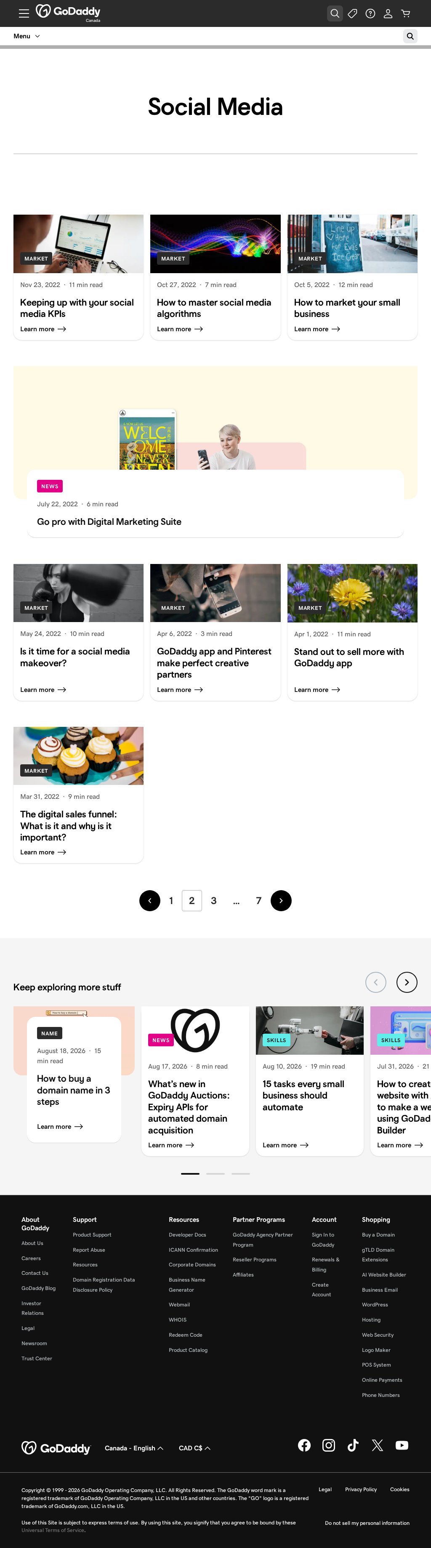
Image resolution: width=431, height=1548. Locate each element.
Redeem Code (185, 1335)
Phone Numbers (381, 1395)
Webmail (179, 1304)
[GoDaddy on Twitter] (377, 1450)
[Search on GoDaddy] (410, 36)
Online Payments (382, 1380)
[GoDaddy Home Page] (56, 1448)
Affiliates (243, 1274)
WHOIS (177, 1320)
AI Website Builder (384, 1274)
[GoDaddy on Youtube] (402, 1450)
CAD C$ (190, 1448)
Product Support (92, 1234)
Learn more (54, 1126)
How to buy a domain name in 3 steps (73, 1090)
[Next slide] (407, 982)
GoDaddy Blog (38, 1288)
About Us (32, 1243)
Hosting (371, 1320)
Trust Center (36, 1358)
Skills (276, 1040)
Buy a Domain (378, 1234)
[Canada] (68, 11)
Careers (31, 1258)
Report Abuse (89, 1250)
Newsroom (34, 1343)
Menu (21, 36)
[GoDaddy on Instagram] (328, 1450)
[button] (190, 1174)
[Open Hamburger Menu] (20, 13)
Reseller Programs (255, 1259)
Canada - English (130, 1448)
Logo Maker (376, 1350)
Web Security (378, 1335)
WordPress (375, 1304)
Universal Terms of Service (52, 1530)
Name (49, 1033)
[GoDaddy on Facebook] (304, 1450)
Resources (85, 1264)
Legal (28, 1328)
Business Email (380, 1290)
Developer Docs (187, 1234)
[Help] (370, 13)
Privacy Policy (361, 1489)
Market (36, 258)
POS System (376, 1365)
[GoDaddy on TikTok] (353, 1450)
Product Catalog (188, 1350)
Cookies (400, 1489)
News (50, 486)
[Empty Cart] (406, 13)
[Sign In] (388, 13)
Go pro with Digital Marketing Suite (109, 521)
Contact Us (34, 1273)
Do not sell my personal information (367, 1523)
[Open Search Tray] (335, 13)
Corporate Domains (192, 1264)
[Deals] (353, 13)
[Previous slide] (375, 982)
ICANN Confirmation (193, 1250)
